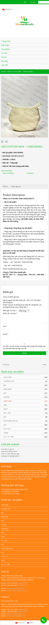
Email (5, 334)
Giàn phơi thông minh (9, 451)
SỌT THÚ (6, 429)
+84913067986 (22, 583)
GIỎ (4, 393)
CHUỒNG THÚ (8, 381)
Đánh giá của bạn (10, 310)
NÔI (4, 417)
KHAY (5, 409)
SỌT (5, 425)
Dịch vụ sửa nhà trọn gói (10, 454)
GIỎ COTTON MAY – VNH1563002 (20, 72)
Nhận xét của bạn (10, 313)
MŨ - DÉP (7, 413)
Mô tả (5, 186)
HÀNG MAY (7, 401)
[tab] (5, 186)
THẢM (5, 433)
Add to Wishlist (6, 171)
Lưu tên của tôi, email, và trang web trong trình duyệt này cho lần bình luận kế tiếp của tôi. (24, 347)
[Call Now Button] (43, 620)
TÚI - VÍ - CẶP (8, 437)
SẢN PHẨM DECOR (10, 421)
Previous (5, 364)
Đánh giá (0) (16, 186)
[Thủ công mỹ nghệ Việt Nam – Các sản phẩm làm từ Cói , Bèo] (24, 21)
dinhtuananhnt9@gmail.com (16, 591)
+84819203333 (22, 585)
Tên (5, 326)
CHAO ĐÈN (7, 377)
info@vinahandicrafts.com (16, 588)
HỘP (5, 405)
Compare (30, 173)
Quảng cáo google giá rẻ (10, 456)
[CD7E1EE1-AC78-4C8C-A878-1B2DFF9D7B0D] (24, 107)
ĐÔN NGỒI (7, 389)
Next (45, 364)
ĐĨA (4, 385)
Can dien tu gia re (7, 449)
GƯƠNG (6, 397)
